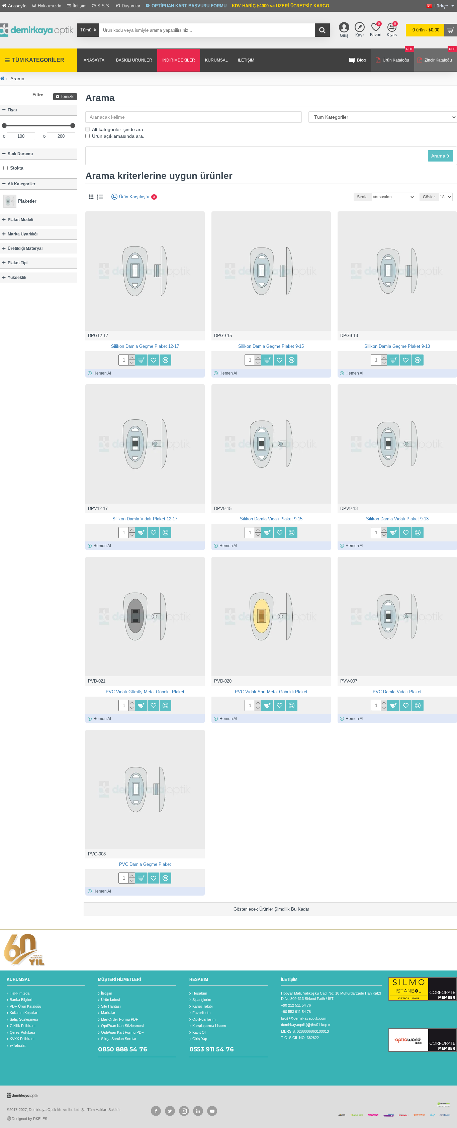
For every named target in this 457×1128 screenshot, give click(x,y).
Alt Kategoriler (21, 184)
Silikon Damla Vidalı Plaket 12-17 (144, 518)
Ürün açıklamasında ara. (118, 136)
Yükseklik (17, 277)
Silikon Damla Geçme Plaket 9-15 (271, 346)
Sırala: (363, 197)
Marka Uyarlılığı (22, 234)
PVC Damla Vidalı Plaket (397, 691)
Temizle (68, 96)
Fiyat (12, 110)
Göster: (429, 197)
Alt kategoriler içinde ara (117, 129)
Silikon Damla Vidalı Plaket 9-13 (397, 518)
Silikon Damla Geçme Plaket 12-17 (145, 346)
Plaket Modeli (20, 219)
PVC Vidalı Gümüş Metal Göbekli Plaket (145, 691)
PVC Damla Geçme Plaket (145, 864)
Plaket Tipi (17, 263)
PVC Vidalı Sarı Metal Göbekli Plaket (271, 691)
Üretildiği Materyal (25, 248)
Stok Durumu (20, 153)
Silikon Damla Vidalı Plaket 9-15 (271, 518)
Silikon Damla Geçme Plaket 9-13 (397, 346)
